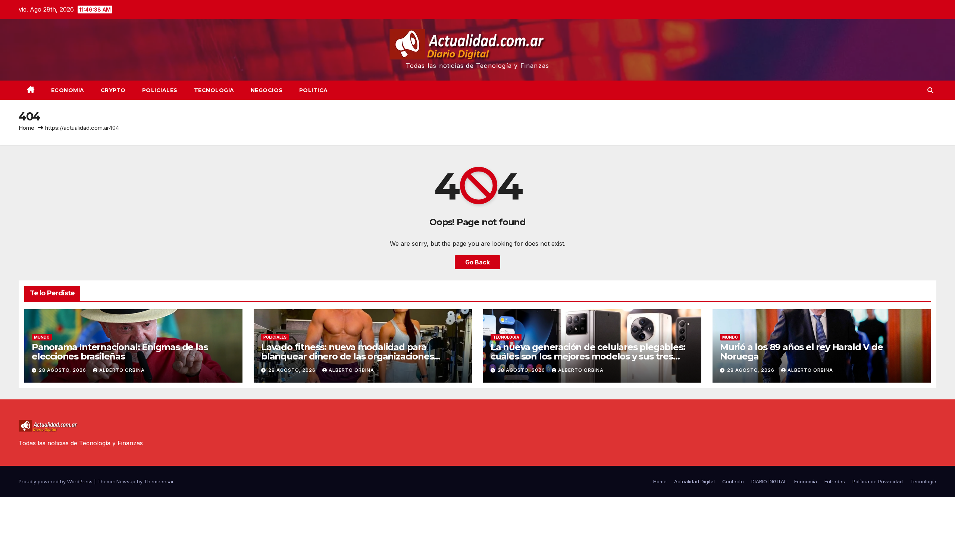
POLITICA (313, 90)
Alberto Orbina (122, 370)
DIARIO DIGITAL (769, 481)
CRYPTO (113, 90)
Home (26, 127)
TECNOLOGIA (214, 90)
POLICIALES (160, 90)
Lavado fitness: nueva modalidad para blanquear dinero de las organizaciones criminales (347, 356)
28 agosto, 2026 (63, 370)
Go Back (477, 262)
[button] (930, 90)
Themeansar (158, 481)
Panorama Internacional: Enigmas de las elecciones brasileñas (119, 352)
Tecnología (923, 481)
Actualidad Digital (694, 481)
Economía (805, 481)
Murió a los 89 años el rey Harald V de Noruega (801, 352)
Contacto (733, 481)
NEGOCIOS (267, 90)
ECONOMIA (67, 90)
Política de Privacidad (877, 481)
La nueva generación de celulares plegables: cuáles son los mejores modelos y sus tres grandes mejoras (588, 356)
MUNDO (42, 337)
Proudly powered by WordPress (56, 481)
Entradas (834, 481)
